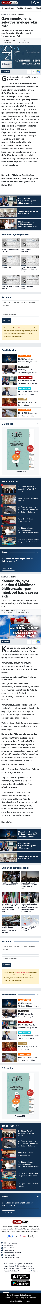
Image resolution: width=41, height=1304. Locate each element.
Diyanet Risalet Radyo (11, 1268)
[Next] (8, 1236)
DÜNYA (13, 577)
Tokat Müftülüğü (24, 388)
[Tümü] (38, 350)
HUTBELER (22, 399)
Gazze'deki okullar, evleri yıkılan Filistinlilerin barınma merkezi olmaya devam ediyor (29, 907)
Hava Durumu (9, 1245)
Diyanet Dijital (8, 1264)
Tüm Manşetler (9, 1255)
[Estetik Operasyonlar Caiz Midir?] (11, 243)
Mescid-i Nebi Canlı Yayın (12, 1271)
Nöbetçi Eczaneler (11, 1243)
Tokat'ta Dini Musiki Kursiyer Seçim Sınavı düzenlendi (28, 393)
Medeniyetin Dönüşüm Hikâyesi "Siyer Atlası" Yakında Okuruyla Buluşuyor (28, 360)
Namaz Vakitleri (9, 1248)
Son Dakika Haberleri (11, 1257)
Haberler (4, 14)
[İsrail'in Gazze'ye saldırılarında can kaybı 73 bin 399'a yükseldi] (11, 920)
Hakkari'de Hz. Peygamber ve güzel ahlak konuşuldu (28, 382)
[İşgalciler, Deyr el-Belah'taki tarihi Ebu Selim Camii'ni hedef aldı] (30, 876)
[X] (16, 1236)
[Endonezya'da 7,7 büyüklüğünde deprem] (30, 920)
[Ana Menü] (38, 3)
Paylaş (6, 71)
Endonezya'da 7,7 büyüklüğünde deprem (28, 929)
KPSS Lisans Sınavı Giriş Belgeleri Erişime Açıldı (27, 414)
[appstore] (20, 1277)
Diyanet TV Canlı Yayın (25, 1264)
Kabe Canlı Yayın (28, 1268)
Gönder (6, 320)
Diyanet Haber (8, 8)
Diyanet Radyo (9, 1266)
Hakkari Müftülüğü (25, 377)
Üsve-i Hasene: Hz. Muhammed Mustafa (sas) (29, 269)
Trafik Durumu (9, 1250)
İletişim (27, 1271)
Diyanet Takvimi (17, 14)
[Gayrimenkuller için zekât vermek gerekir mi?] (20, 57)
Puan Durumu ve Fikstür (12, 1253)
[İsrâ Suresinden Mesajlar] (30, 243)
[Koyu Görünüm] (31, 3)
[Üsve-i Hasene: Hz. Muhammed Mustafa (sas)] (30, 260)
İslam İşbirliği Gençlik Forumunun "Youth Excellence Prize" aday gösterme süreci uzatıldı (10, 907)
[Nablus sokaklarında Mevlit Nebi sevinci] (11, 876)
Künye (35, 1271)
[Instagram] (20, 1236)
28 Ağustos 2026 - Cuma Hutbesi (28, 403)
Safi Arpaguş (23, 366)
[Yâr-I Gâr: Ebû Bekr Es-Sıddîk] (11, 280)
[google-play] (20, 1284)
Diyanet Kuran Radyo (24, 1266)
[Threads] (32, 1236)
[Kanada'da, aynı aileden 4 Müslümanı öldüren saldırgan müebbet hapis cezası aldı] (20, 627)
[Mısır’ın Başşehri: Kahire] (30, 280)
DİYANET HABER (24, 356)
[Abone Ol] (38, 72)
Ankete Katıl (8, 568)
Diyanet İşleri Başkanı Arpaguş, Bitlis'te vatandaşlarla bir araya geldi (28, 371)
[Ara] (34, 3)
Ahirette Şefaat (8, 267)
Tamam (28, 1301)
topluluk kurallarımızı (21, 328)
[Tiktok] (28, 1236)
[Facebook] (12, 1236)
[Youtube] (24, 1236)
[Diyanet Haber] (9, 2)
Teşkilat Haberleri (25, 8)
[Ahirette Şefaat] (11, 260)
